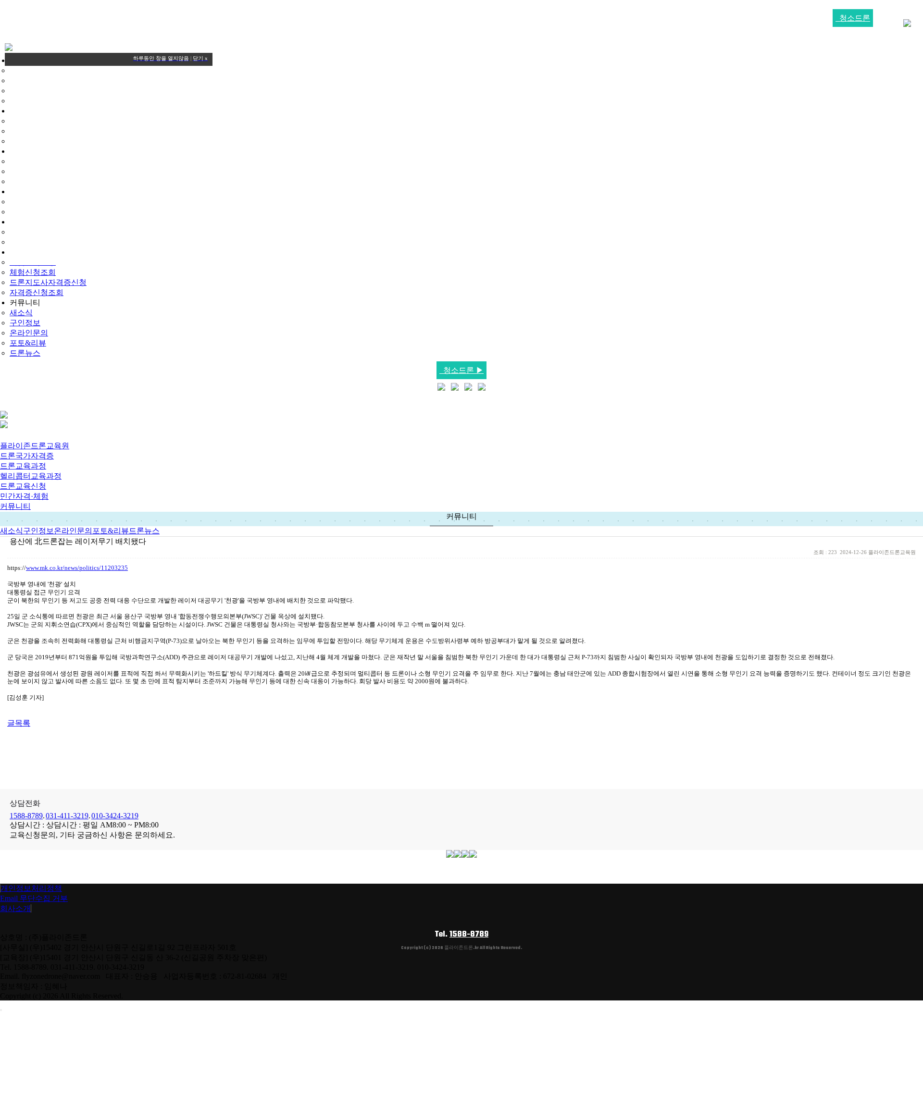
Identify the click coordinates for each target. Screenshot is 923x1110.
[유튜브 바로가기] (455, 388)
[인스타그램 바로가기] (468, 388)
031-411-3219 (67, 816)
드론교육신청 (23, 486)
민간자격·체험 (24, 496)
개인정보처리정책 (31, 888)
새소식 (21, 312)
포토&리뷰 (28, 343)
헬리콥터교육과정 (31, 476)
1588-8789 (26, 816)
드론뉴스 (25, 353)
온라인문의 (29, 333)
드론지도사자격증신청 (48, 282)
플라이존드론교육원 (34, 446)
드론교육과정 (23, 466)
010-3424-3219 (114, 816)
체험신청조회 (33, 272)
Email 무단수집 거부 (34, 898)
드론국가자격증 (27, 456)
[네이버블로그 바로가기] (441, 388)
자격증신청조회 (36, 292)
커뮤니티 (15, 506)
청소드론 (853, 18)
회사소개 (15, 908)
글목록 (18, 723)
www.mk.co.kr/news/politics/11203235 (77, 567)
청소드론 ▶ (461, 370)
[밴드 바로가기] (482, 388)
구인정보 (25, 323)
